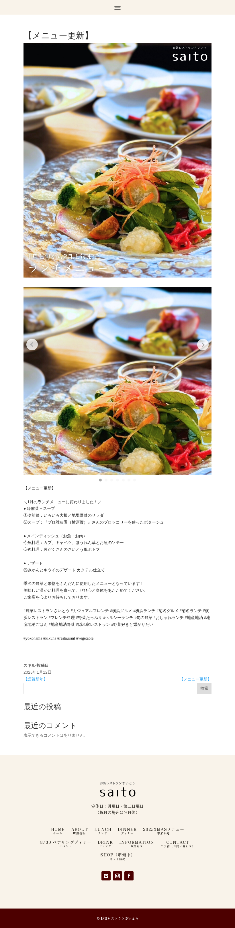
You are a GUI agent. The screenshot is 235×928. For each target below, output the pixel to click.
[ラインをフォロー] (106, 875)
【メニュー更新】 (195, 679)
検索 (204, 688)
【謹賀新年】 (35, 679)
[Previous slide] (32, 344)
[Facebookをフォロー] (129, 875)
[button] (100, 480)
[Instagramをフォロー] (117, 875)
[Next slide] (203, 344)
